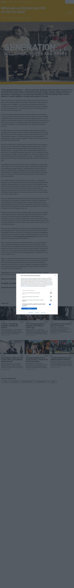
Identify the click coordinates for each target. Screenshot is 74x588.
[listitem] (37, 290)
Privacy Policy (43, 312)
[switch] (50, 293)
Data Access (37, 312)
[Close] (56, 276)
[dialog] (37, 294)
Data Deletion (31, 312)
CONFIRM (29, 308)
